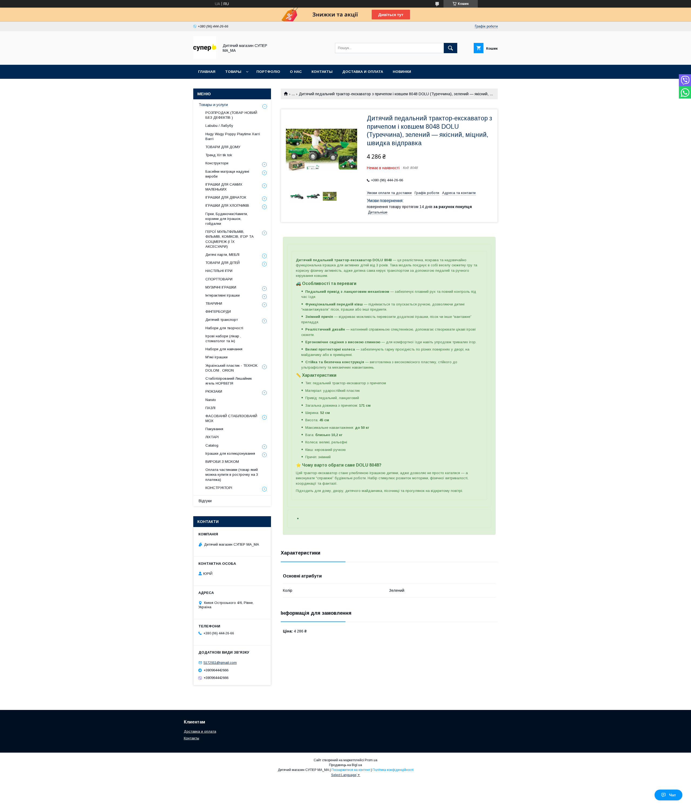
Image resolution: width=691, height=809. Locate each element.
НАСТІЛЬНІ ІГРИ (218, 271)
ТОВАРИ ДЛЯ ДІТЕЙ (222, 263)
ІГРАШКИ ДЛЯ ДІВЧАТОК (225, 197)
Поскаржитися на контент (350, 770)
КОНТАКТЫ (322, 72)
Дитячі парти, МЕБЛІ (222, 255)
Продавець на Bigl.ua (345, 765)
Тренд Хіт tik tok (218, 155)
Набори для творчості (224, 328)
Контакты (191, 738)
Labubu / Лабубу (219, 126)
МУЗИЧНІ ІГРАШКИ (220, 287)
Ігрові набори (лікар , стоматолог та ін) (223, 338)
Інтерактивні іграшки (222, 295)
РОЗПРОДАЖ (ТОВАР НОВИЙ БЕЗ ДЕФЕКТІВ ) (231, 115)
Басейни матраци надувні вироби (227, 173)
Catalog (211, 445)
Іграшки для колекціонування (230, 453)
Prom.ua (371, 760)
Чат (672, 795)
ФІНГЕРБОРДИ (218, 312)
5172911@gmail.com (220, 663)
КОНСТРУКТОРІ (218, 488)
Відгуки (205, 501)
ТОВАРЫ (233, 72)
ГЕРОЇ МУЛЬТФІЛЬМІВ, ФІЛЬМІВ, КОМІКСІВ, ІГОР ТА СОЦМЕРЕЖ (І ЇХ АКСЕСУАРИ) (229, 239)
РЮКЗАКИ (213, 391)
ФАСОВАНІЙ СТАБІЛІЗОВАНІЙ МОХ (231, 418)
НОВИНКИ (402, 72)
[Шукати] (450, 48)
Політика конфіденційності (393, 770)
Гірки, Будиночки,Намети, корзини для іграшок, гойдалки (226, 219)
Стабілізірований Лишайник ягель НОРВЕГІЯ (228, 380)
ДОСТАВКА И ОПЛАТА (362, 72)
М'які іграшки (216, 357)
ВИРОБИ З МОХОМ (222, 462)
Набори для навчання (223, 349)
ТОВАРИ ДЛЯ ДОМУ (222, 147)
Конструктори (216, 163)
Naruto (210, 400)
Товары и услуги (213, 105)
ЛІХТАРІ (212, 437)
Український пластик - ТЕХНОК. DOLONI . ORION (231, 367)
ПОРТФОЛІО (268, 72)
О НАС (296, 72)
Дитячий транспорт (221, 320)
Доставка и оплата (200, 731)
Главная (206, 72)
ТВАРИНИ (213, 303)
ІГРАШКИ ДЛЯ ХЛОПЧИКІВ (227, 205)
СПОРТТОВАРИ (218, 279)
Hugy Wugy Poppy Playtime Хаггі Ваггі (232, 136)
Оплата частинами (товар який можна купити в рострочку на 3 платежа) (231, 474)
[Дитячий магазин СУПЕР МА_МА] (204, 58)
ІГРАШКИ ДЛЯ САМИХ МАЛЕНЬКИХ (223, 186)
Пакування (214, 429)
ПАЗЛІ (210, 408)
